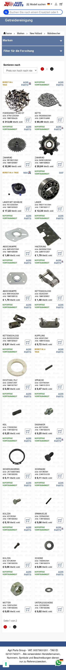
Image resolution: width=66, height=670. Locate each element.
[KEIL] (17, 417)
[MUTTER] (17, 595)
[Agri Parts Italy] (14, 3)
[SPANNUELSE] (49, 506)
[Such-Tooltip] (6, 12)
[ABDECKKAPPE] (17, 239)
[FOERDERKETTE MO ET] (17, 105)
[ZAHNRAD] (17, 150)
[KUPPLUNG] (49, 328)
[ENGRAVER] (49, 417)
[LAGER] (49, 194)
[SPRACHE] (49, 372)
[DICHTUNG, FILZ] (17, 372)
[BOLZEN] (17, 506)
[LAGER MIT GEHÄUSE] (17, 194)
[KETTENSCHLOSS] (49, 283)
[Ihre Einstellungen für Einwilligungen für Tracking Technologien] (6, 664)
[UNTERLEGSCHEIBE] (49, 595)
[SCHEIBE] (49, 550)
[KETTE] (49, 105)
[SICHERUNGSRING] (17, 461)
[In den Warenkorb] (28, 120)
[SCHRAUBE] (49, 461)
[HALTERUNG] (49, 239)
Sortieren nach (11, 64)
